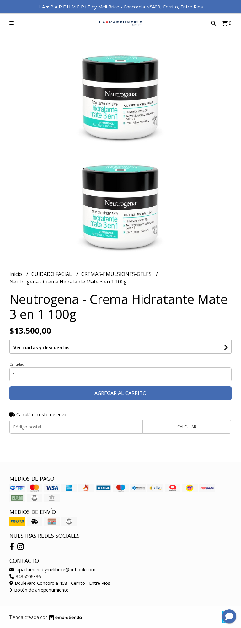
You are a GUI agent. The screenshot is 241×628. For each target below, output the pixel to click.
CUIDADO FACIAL (52, 274)
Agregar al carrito (120, 393)
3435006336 (27, 576)
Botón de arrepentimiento (41, 590)
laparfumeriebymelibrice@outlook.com (54, 570)
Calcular (186, 426)
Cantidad (16, 364)
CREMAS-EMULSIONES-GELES (117, 274)
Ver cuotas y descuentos (41, 347)
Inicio (16, 274)
